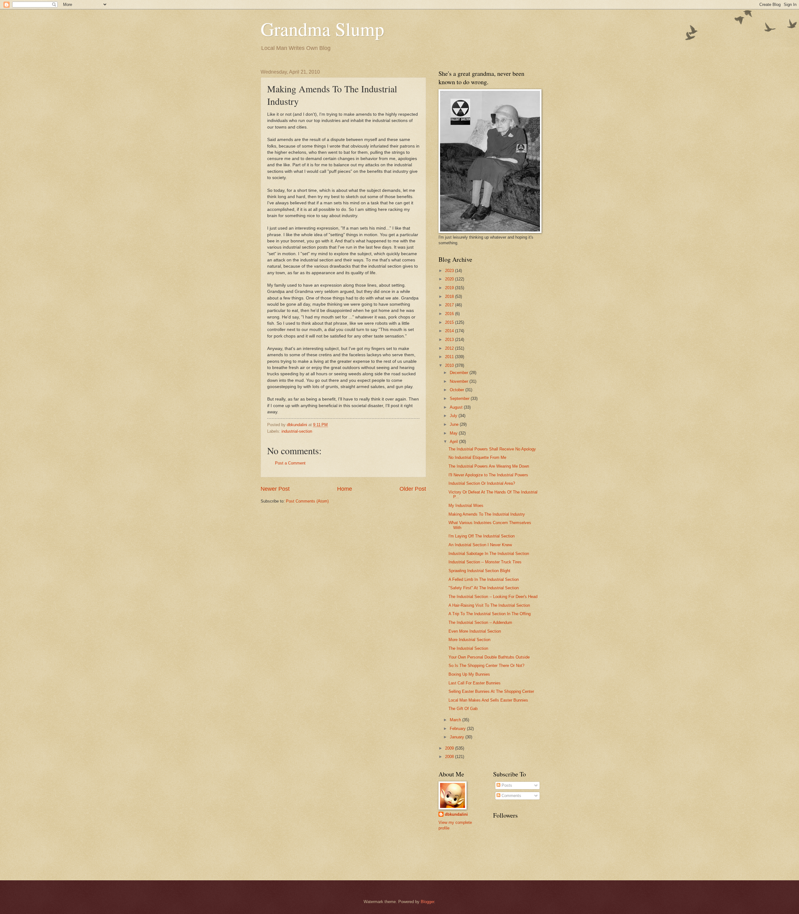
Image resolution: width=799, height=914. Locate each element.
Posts (506, 785)
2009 (450, 748)
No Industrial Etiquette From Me (477, 457)
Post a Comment (290, 463)
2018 (450, 296)
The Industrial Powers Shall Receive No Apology (492, 449)
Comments (510, 795)
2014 (450, 330)
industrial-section (297, 431)
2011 (450, 356)
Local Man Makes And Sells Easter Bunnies (488, 700)
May (454, 433)
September (460, 398)
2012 (450, 348)
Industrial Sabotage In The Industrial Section (489, 553)
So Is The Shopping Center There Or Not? (486, 665)
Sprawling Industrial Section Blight (479, 570)
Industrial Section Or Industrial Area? (482, 483)
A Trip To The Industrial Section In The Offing (490, 613)
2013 (450, 339)
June (455, 424)
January (457, 737)
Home (344, 489)
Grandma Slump (322, 28)
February (458, 728)
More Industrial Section (469, 639)
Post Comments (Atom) (307, 501)
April (454, 441)
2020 (450, 279)
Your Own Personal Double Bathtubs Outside (489, 657)
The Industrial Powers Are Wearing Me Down (489, 466)
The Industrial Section (468, 648)
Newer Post (275, 489)
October (457, 389)
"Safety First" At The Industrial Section (484, 588)
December (459, 372)
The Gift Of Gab (463, 708)
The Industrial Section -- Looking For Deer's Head (493, 596)
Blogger (427, 901)
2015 (450, 322)
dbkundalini (456, 814)
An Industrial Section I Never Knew (480, 544)
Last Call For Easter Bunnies (475, 683)
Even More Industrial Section (475, 631)
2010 (450, 365)
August (457, 407)
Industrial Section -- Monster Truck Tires (485, 562)
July (454, 415)
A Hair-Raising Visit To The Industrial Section (489, 605)
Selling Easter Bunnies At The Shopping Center (491, 691)
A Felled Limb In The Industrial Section (484, 579)
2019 (450, 287)
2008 (450, 756)
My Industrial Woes (466, 505)
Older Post (413, 489)
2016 (450, 313)
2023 (450, 270)
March (456, 719)
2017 (450, 305)
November (459, 381)
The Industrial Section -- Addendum (480, 622)
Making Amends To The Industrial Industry (487, 514)
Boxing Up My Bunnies (469, 674)
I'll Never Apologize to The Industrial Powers (488, 475)
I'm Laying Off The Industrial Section (482, 536)
